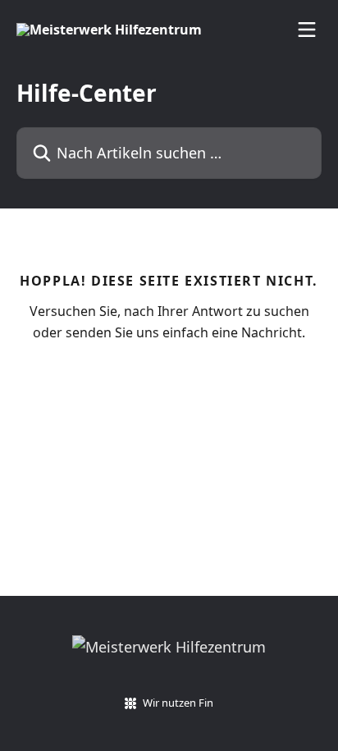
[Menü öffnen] (307, 29)
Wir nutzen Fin (178, 702)
